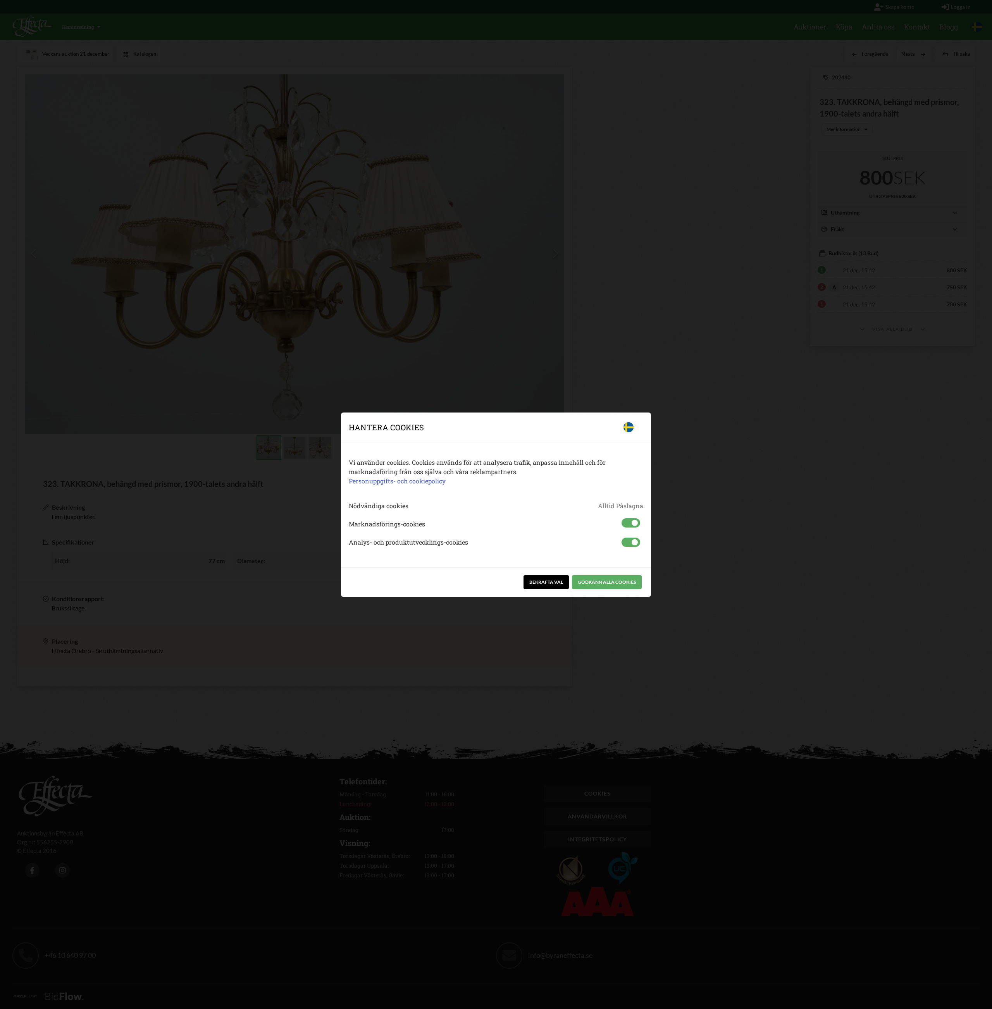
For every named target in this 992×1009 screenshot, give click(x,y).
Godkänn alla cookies (607, 582)
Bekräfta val (546, 582)
